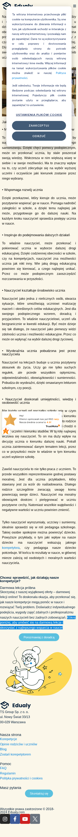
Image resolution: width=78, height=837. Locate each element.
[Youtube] (25, 819)
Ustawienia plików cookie (39, 114)
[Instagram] (5, 819)
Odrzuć (39, 136)
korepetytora (11, 547)
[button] (74, 6)
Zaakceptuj (39, 125)
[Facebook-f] (15, 819)
